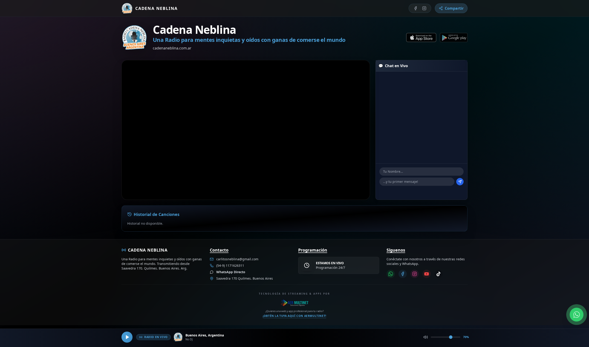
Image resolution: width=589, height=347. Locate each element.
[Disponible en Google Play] (454, 37)
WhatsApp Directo (230, 272)
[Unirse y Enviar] (460, 181)
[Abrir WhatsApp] (576, 314)
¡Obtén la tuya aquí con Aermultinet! (294, 316)
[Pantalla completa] (359, 71)
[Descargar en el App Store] (421, 37)
